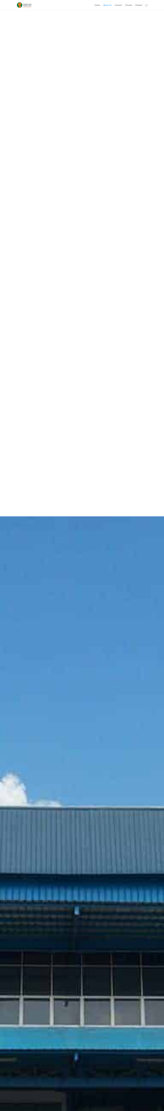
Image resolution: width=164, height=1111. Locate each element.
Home (97, 5)
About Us (107, 5)
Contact (118, 5)
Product (138, 5)
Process (128, 5)
